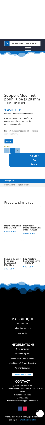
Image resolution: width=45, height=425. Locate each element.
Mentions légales (22, 353)
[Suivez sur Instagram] (25, 409)
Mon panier (22, 333)
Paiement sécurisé (22, 368)
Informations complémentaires (17, 185)
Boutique (16, 12)
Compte (33, 12)
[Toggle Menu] (28, 49)
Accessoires (9, 121)
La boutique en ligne (22, 328)
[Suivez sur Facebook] (20, 409)
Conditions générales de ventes (22, 363)
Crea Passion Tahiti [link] (28, 420)
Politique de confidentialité (22, 358)
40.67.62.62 (23, 5)
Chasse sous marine (23, 121)
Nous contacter (22, 349)
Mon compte (22, 323)
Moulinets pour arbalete (14, 124)
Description (9, 180)
